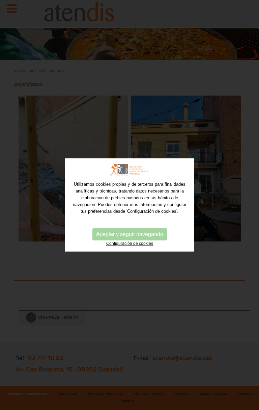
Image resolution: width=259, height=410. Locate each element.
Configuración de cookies (129, 243)
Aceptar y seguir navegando (129, 234)
